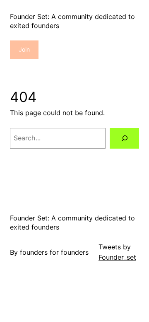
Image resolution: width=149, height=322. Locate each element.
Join (24, 49)
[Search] (124, 138)
